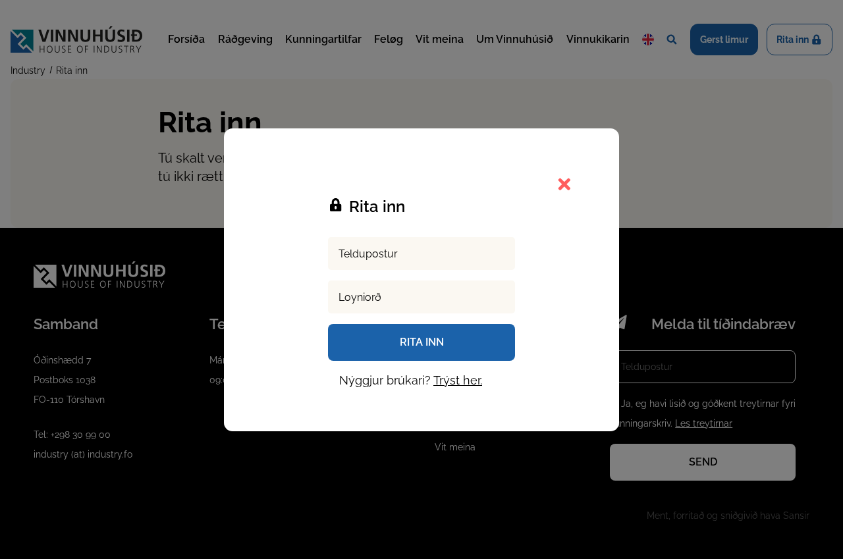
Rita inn (422, 342)
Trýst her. (457, 380)
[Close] (564, 184)
